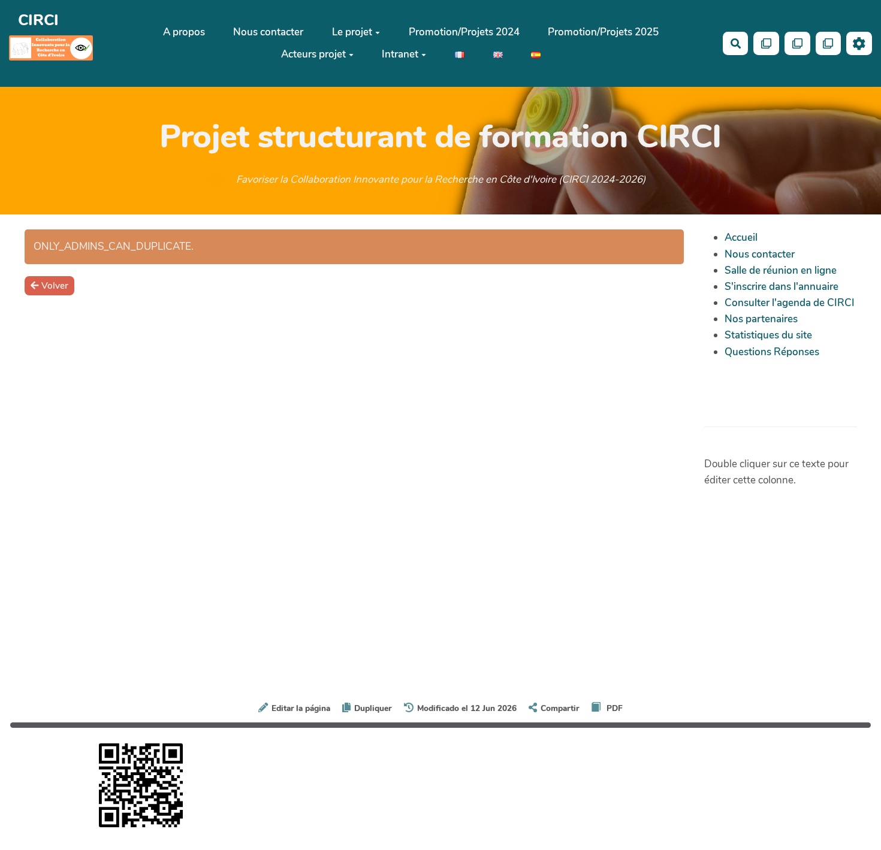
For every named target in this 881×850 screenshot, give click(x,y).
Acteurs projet (313, 54)
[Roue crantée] (859, 43)
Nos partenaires (761, 319)
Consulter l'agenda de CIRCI (790, 303)
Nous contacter (268, 32)
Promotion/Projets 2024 (464, 32)
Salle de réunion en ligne (781, 270)
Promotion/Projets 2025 (603, 32)
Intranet (400, 54)
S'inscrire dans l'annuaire (781, 287)
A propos (184, 32)
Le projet (352, 32)
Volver (54, 286)
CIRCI (38, 20)
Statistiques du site (768, 335)
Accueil (741, 237)
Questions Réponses (772, 352)
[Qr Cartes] (766, 43)
